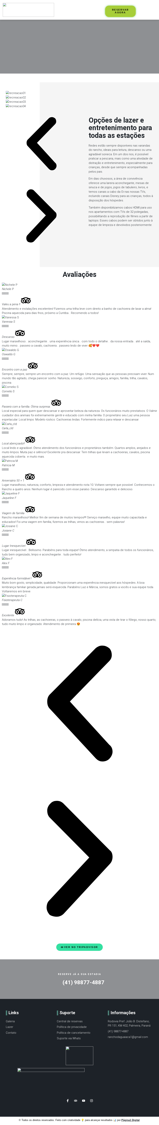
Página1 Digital (130, 1120)
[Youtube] (83, 1100)
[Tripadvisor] (75, 1100)
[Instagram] (91, 1100)
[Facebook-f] (67, 1100)
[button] (68, 10)
